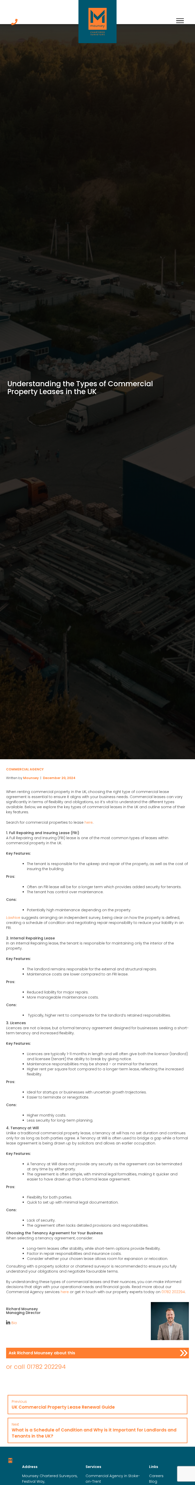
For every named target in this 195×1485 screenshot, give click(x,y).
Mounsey (31, 778)
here (89, 822)
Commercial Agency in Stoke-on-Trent (113, 1478)
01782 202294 (173, 1291)
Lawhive (13, 917)
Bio (14, 1322)
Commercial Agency (25, 769)
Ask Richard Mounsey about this (42, 1353)
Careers (156, 1475)
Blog (153, 1481)
